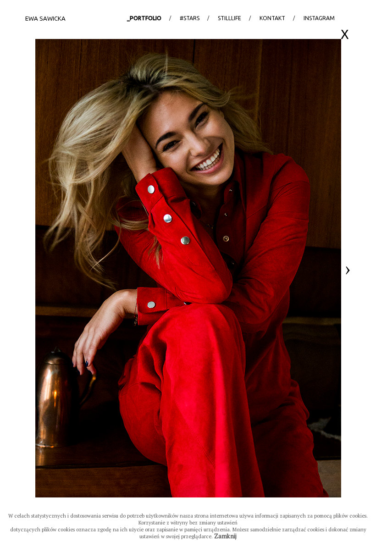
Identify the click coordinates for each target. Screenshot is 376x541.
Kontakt (272, 18)
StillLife (229, 18)
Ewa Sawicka (45, 18)
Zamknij (225, 536)
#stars (189, 18)
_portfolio (144, 18)
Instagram (319, 18)
